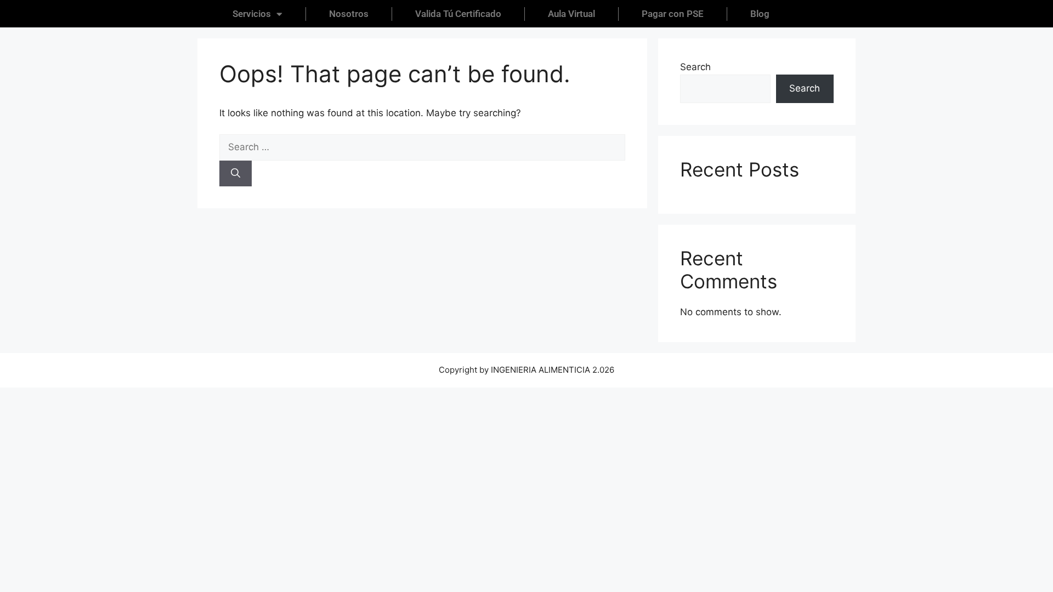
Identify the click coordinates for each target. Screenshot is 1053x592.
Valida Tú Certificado (458, 13)
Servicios (252, 13)
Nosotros (349, 13)
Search (695, 66)
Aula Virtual (571, 13)
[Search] (235, 174)
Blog (759, 13)
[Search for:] (422, 146)
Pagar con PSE (673, 13)
